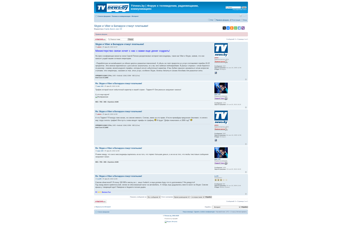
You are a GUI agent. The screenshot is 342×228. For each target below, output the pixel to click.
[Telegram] (239, 28)
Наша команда (188, 212)
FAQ (211, 20)
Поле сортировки (167, 197)
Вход (245, 20)
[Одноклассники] (231, 28)
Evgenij (106, 29)
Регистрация (236, 20)
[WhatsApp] (235, 28)
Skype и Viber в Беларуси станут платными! (121, 25)
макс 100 (119, 29)
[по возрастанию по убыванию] (201, 197)
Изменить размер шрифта (245, 16)
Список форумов (104, 16)
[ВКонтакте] (228, 28)
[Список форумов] (113, 7)
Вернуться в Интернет (103, 207)
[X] (224, 28)
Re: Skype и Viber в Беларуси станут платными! (118, 83)
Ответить (97, 38)
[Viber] (243, 28)
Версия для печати (240, 16)
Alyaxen (112, 29)
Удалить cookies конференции (204, 212)
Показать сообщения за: (138, 197)
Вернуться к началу (246, 79)
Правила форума (101, 34)
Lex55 (99, 179)
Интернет (135, 16)
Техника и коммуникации (121, 16)
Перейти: (208, 207)
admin (99, 47)
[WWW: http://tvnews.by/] (215, 72)
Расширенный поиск (240, 9)
